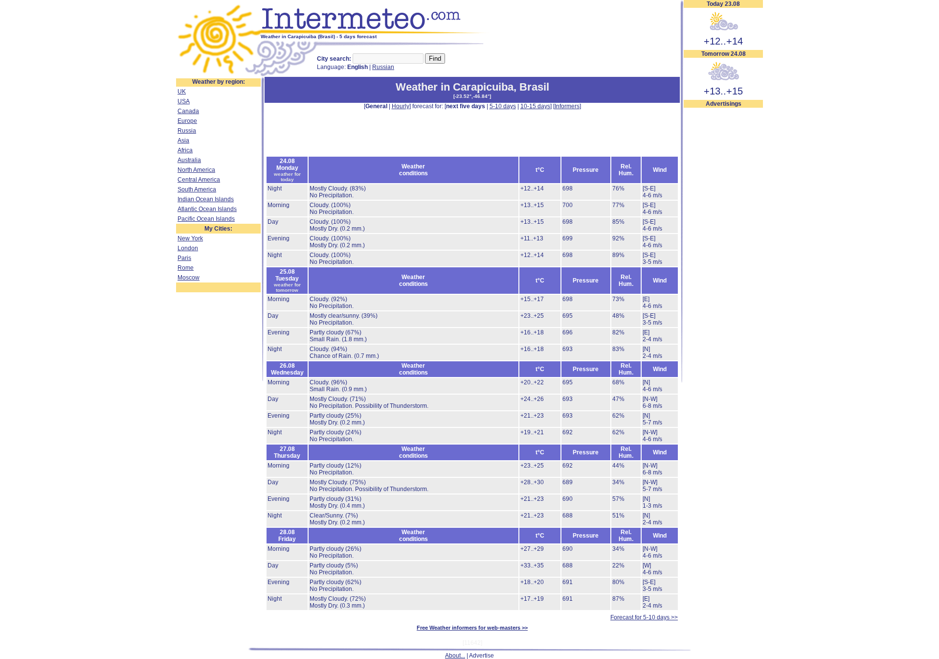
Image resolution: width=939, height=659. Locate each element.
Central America (199, 179)
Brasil (534, 87)
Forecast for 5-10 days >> (644, 617)
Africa (185, 150)
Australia (189, 160)
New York (190, 238)
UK (182, 91)
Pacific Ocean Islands (206, 218)
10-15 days (535, 106)
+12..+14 (723, 41)
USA (184, 101)
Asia (183, 140)
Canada (188, 111)
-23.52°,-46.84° (472, 96)
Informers (567, 106)
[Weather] (218, 74)
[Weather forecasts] (375, 31)
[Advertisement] (723, 255)
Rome (186, 267)
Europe (187, 121)
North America (196, 169)
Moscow (189, 277)
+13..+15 (723, 91)
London (188, 248)
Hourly (400, 106)
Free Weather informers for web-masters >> (472, 628)
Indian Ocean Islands (206, 199)
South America (197, 189)
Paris (184, 258)
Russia (187, 130)
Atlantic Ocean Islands (207, 209)
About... (455, 655)
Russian (383, 67)
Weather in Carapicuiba (455, 87)
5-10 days (503, 106)
